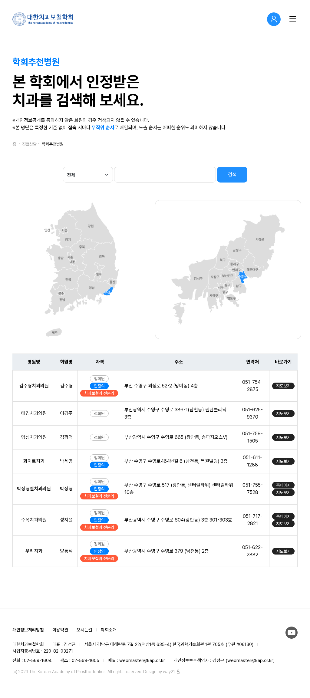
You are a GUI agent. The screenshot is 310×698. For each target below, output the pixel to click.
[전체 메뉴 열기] (291, 19)
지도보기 (283, 386)
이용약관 (60, 630)
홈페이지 (283, 485)
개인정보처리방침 (28, 630)
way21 (169, 671)
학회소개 (109, 630)
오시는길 (84, 630)
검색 (232, 174)
